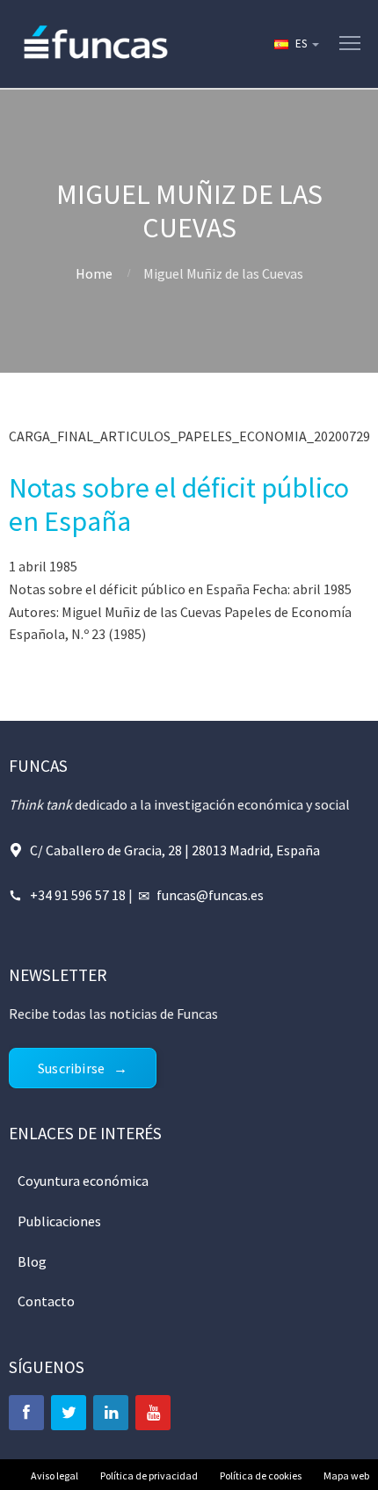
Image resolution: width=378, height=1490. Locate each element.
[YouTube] (153, 1412)
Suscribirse (71, 1068)
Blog (32, 1261)
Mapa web (346, 1475)
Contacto (46, 1301)
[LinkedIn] (110, 1412)
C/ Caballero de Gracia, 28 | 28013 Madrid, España (175, 850)
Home (94, 273)
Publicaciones (59, 1221)
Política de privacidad (149, 1475)
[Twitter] (68, 1412)
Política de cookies (261, 1475)
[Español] (295, 44)
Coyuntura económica (83, 1180)
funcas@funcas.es (210, 895)
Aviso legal (54, 1475)
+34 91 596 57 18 (78, 895)
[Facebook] (26, 1412)
